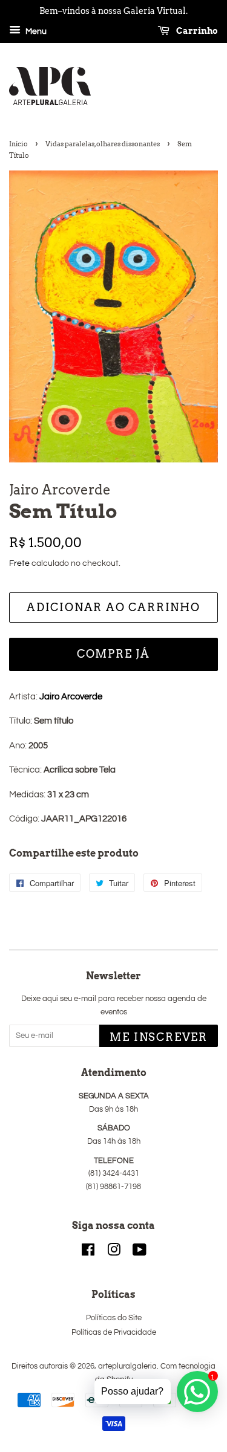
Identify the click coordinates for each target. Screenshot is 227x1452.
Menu (35, 31)
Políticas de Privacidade (113, 1333)
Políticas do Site (114, 1318)
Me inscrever (159, 1037)
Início (18, 144)
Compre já (113, 653)
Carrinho (196, 31)
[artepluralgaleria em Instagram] (113, 1253)
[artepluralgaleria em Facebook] (88, 1253)
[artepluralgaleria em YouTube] (139, 1253)
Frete (19, 563)
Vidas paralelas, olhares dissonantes (102, 144)
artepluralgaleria (127, 1366)
